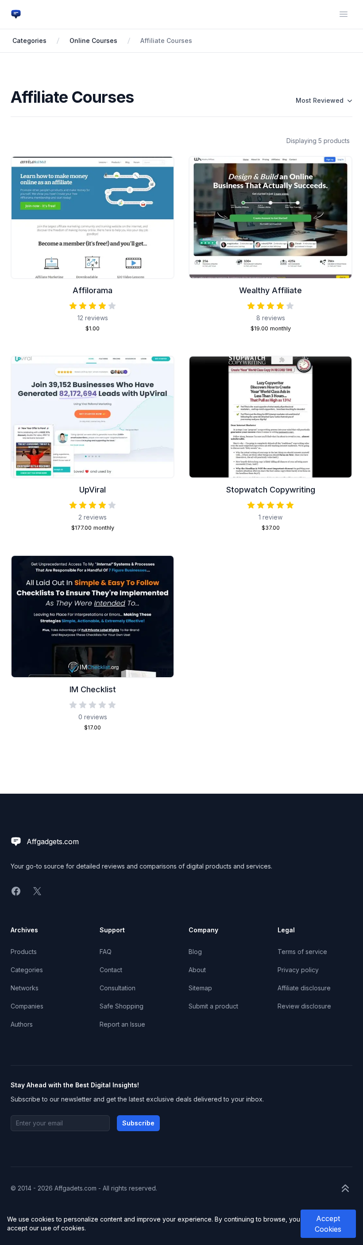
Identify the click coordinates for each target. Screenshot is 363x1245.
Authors (22, 1024)
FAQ (106, 951)
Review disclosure (304, 1006)
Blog (195, 951)
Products (24, 951)
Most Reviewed (320, 100)
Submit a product (213, 1006)
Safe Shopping (121, 1006)
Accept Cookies (328, 1223)
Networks (25, 988)
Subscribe (138, 1123)
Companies (27, 1006)
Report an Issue (122, 1024)
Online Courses (93, 40)
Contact (111, 970)
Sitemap (200, 988)
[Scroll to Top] (345, 1188)
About (197, 970)
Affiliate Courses (166, 40)
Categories (29, 40)
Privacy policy (298, 970)
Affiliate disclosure (304, 988)
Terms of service (302, 951)
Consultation (117, 988)
